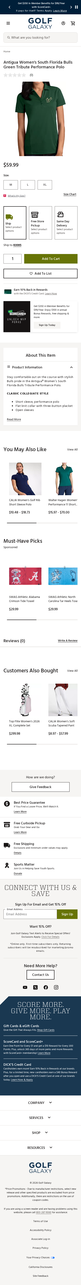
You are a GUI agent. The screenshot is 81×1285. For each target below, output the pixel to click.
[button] (17, 245)
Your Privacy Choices (38, 1258)
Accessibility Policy (40, 1230)
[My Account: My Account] (63, 23)
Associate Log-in (40, 1239)
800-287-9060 (43, 1212)
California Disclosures (40, 1267)
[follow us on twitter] (35, 988)
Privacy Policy (40, 1248)
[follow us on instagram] (56, 988)
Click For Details (50, 937)
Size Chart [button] (70, 194)
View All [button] (72, 449)
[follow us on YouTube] (25, 988)
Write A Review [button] (68, 640)
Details (17, 853)
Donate (18, 874)
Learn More (20, 812)
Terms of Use (40, 1221)
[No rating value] (16, 75)
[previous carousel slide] (9, 7)
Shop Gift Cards (45, 1030)
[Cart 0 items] (73, 23)
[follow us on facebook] (45, 988)
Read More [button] (14, 419)
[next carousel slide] (71, 7)
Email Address (15, 909)
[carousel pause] (76, 7)
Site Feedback (40, 1276)
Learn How (51, 294)
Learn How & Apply (22, 1080)
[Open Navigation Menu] (8, 23)
